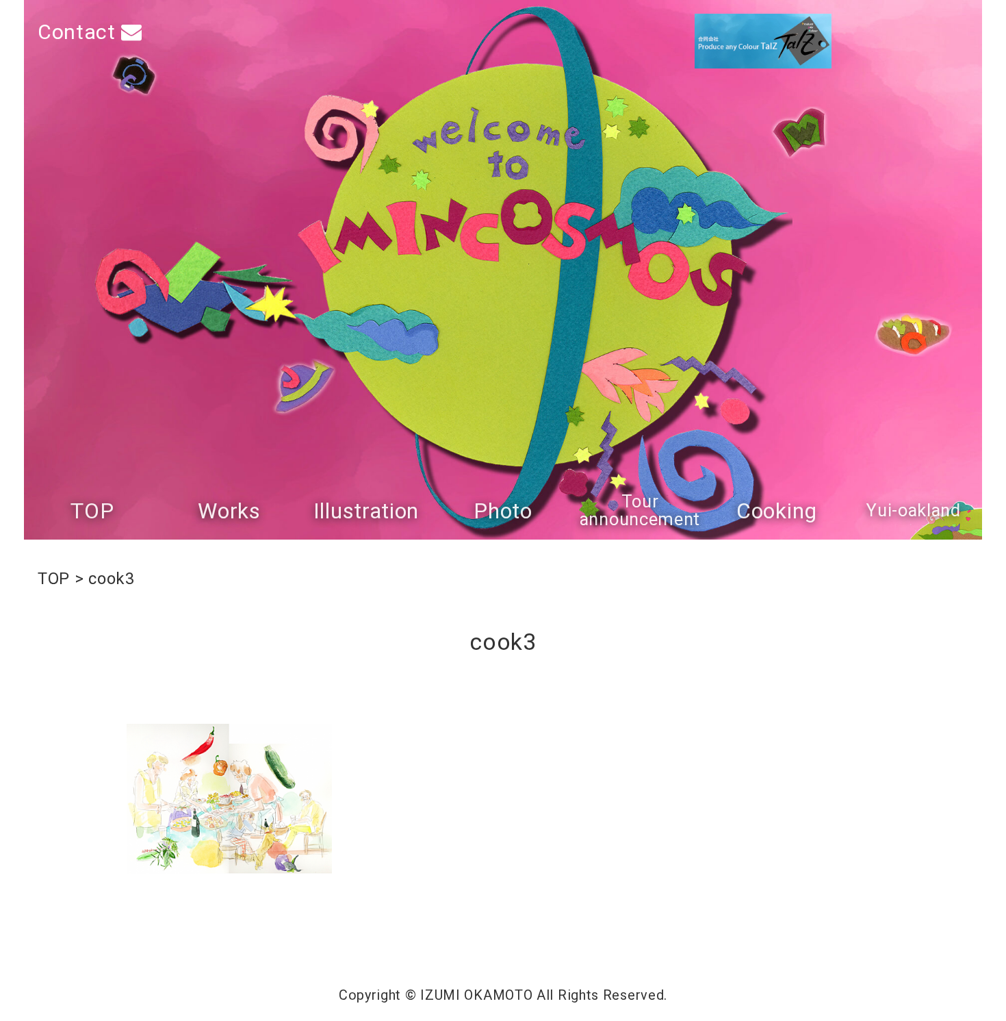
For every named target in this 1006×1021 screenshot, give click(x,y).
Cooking (776, 511)
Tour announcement (640, 510)
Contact (79, 32)
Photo (503, 511)
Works (229, 511)
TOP (92, 511)
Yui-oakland (913, 511)
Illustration (366, 511)
